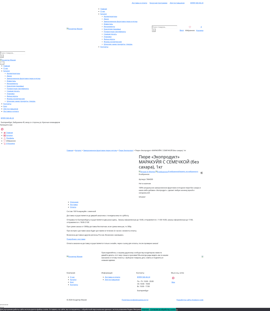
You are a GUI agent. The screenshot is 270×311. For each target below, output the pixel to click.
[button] (168, 171)
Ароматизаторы (110, 16)
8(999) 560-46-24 (196, 3)
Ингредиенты (109, 26)
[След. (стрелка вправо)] (3, 307)
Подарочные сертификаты (115, 31)
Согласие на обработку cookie (162, 309)
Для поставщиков (177, 3)
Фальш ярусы (109, 39)
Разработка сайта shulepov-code (190, 300)
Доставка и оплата (139, 3)
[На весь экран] (5, 304)
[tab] (136, 202)
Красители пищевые (112, 29)
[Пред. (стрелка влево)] (1, 307)
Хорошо (145, 309)
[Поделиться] (3, 304)
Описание (74, 202)
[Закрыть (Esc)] (1, 304)
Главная (103, 9)
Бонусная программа (158, 3)
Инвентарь (108, 24)
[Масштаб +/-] (7, 304)
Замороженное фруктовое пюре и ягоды (120, 21)
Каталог (103, 14)
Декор (106, 19)
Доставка (74, 204)
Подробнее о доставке (76, 239)
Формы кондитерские (113, 42)
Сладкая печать (110, 34)
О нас (102, 11)
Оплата (73, 207)
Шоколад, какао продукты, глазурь (118, 44)
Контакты (104, 47)
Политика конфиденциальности (135, 300)
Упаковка (107, 37)
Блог (5, 106)
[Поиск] (154, 30)
